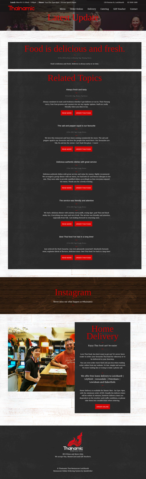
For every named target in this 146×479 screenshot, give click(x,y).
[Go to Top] (142, 476)
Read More (67, 113)
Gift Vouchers (85, 457)
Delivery (92, 9)
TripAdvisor (84, 96)
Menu (62, 9)
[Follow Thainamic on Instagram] (70, 462)
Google (80, 132)
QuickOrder (88, 471)
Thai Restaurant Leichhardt (78, 468)
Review (89, 58)
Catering (104, 9)
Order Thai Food (83, 113)
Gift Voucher (119, 9)
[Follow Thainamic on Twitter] (80, 462)
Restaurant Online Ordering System (67, 471)
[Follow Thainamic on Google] (75, 462)
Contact (133, 9)
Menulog (84, 58)
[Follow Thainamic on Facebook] (65, 462)
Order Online (76, 9)
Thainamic (63, 468)
